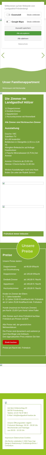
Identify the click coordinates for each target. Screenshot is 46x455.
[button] (43, 55)
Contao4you (9, 445)
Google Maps (18, 22)
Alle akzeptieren (23, 33)
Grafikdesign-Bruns (29, 443)
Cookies (27, 438)
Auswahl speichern (23, 28)
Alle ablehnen (23, 38)
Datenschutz (19, 438)
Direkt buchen (11, 342)
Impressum (9, 438)
